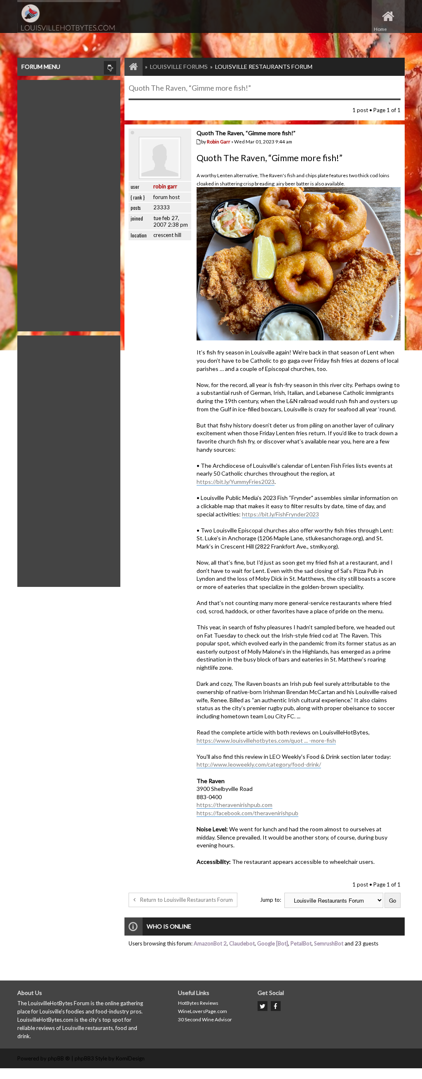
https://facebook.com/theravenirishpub (247, 812)
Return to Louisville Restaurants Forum (186, 899)
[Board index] (129, 66)
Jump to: (270, 899)
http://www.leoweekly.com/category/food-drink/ (259, 764)
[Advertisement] (68, 203)
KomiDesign (130, 1058)
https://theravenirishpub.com (234, 804)
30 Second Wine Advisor (205, 1019)
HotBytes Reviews (198, 1003)
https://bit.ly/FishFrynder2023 (280, 514)
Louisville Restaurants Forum (263, 66)
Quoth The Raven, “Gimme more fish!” (190, 87)
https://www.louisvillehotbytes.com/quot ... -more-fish (266, 740)
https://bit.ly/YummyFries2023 (235, 481)
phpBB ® (59, 1058)
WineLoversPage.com (202, 1011)
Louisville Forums (179, 66)
